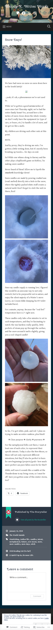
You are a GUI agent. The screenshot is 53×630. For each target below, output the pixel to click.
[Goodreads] (29, 12)
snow (40, 542)
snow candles (15, 544)
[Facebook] (24, 12)
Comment (37, 596)
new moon (32, 542)
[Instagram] (35, 12)
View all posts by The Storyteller (33, 520)
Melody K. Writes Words (26, 6)
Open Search (48, 26)
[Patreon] (18, 12)
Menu (9, 27)
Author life (24, 539)
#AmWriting (14, 539)
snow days (25, 544)
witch (33, 544)
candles (33, 539)
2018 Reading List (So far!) (20, 551)
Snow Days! (13, 40)
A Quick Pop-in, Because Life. (22, 555)
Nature (24, 542)
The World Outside (17, 535)
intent (40, 539)
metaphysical (15, 542)
